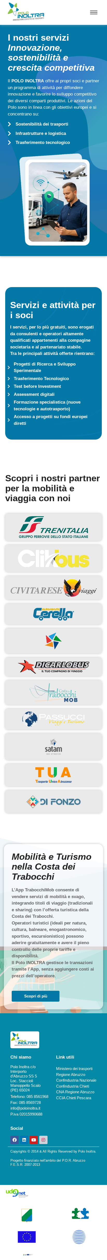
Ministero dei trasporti (74, 1068)
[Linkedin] (24, 1140)
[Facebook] (14, 1140)
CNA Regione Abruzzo (75, 1092)
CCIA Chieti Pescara (73, 1098)
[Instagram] (43, 1140)
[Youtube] (34, 1140)
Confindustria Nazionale (76, 1080)
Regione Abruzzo (70, 1074)
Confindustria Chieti (72, 1086)
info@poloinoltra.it (25, 1108)
